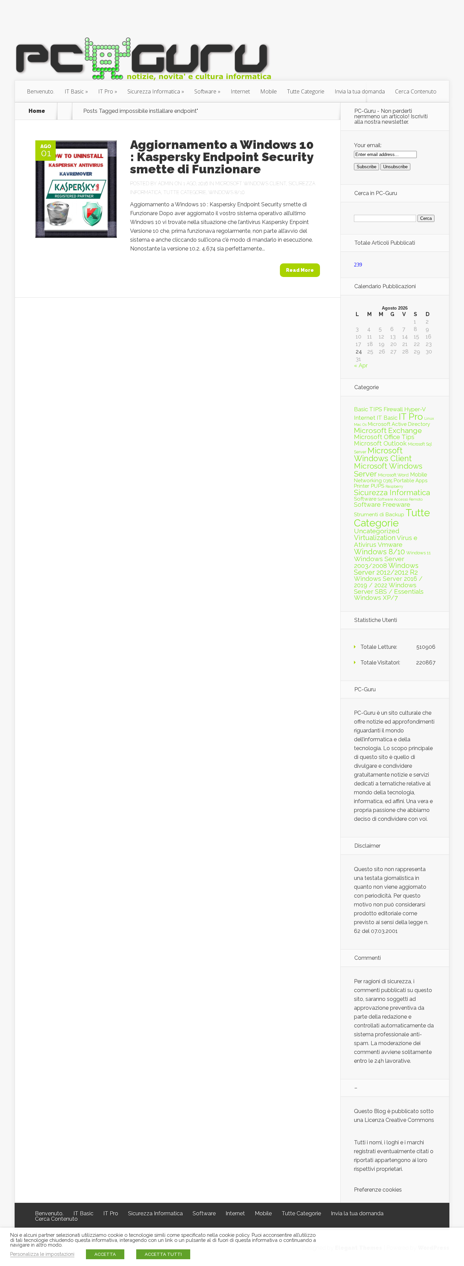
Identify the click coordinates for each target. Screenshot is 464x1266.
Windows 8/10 (227, 192)
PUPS (377, 486)
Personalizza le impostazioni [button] (42, 1254)
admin (165, 183)
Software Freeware (382, 504)
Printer (361, 486)
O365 (387, 480)
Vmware (390, 544)
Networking (368, 481)
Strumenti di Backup (379, 514)
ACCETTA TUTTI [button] (163, 1254)
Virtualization (374, 538)
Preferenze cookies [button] (378, 1189)
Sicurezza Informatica (153, 91)
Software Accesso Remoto (400, 499)
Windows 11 (418, 552)
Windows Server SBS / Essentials (389, 588)
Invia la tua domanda (360, 91)
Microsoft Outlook (380, 443)
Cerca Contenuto (415, 91)
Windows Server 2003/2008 (379, 562)
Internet (240, 91)
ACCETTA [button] (105, 1254)
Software (205, 91)
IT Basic (74, 91)
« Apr (361, 365)
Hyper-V (415, 409)
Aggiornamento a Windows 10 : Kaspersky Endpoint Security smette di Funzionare (222, 156)
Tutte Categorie (305, 91)
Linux (429, 418)
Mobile (268, 91)
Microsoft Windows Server (388, 470)
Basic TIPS (368, 409)
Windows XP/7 (376, 597)
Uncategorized (376, 531)
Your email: (367, 145)
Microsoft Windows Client (250, 183)
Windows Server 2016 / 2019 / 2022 (388, 582)
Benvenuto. (40, 91)
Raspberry (394, 486)
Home (37, 111)
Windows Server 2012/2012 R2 (386, 568)
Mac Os (360, 424)
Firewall (393, 409)
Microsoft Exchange (388, 430)
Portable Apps (410, 481)
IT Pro (105, 91)
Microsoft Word (393, 475)
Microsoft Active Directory (399, 424)
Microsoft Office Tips (384, 436)
